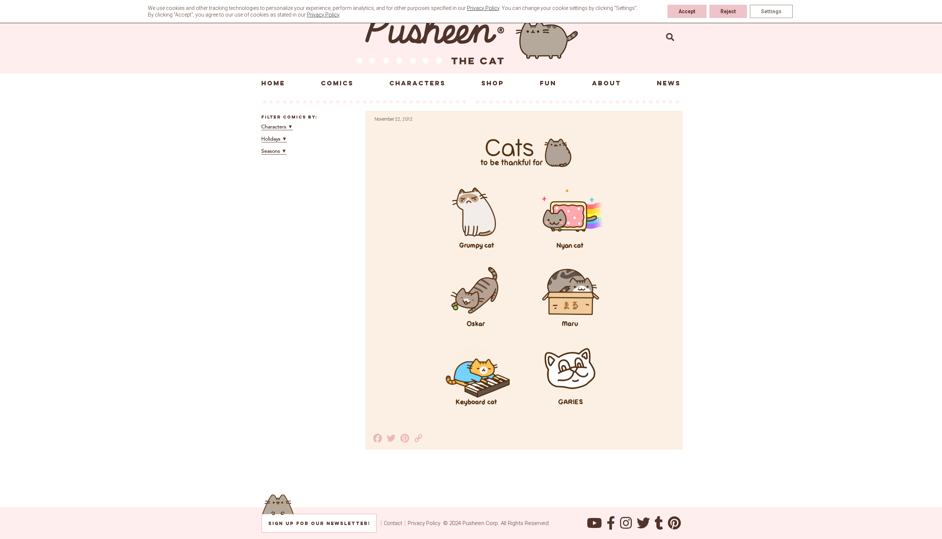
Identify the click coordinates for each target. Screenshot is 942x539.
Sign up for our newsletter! (319, 523)
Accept (687, 11)
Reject (728, 11)
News (669, 83)
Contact (393, 523)
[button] (670, 37)
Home (273, 83)
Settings (771, 11)
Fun (548, 83)
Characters (417, 83)
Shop (492, 83)
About (606, 83)
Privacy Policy (424, 523)
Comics (337, 83)
